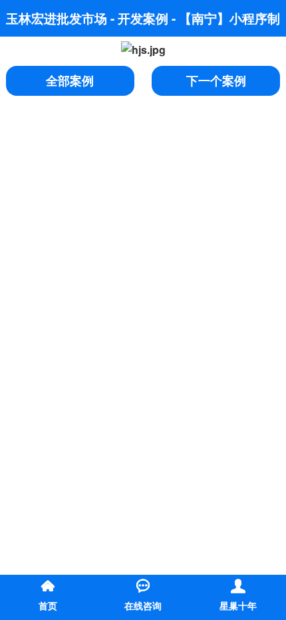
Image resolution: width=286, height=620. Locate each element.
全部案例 (70, 80)
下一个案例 (216, 80)
